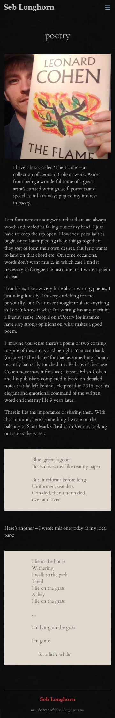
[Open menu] (107, 7)
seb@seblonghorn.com (67, 710)
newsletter (39, 710)
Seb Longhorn (29, 7)
